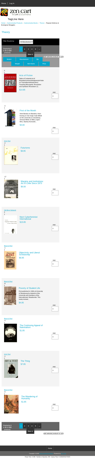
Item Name (31, 63)
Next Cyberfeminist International (28, 218)
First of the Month (28, 110)
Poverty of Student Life (29, 288)
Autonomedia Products (14, 23)
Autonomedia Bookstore (46, 453)
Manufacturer (24, 59)
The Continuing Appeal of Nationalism (31, 326)
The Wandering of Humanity (29, 397)
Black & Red (8, 246)
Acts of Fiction (26, 75)
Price (44, 63)
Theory (42, 23)
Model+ (9, 59)
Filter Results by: (8, 41)
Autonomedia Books (31, 23)
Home (3, 3)
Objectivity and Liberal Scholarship (29, 253)
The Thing (25, 361)
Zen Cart (63, 453)
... (39, 49)
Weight (17, 63)
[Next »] (30, 54)
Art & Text (7, 141)
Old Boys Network (10, 210)
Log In (11, 3)
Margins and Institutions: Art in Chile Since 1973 (32, 182)
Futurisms (25, 148)
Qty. (37, 59)
